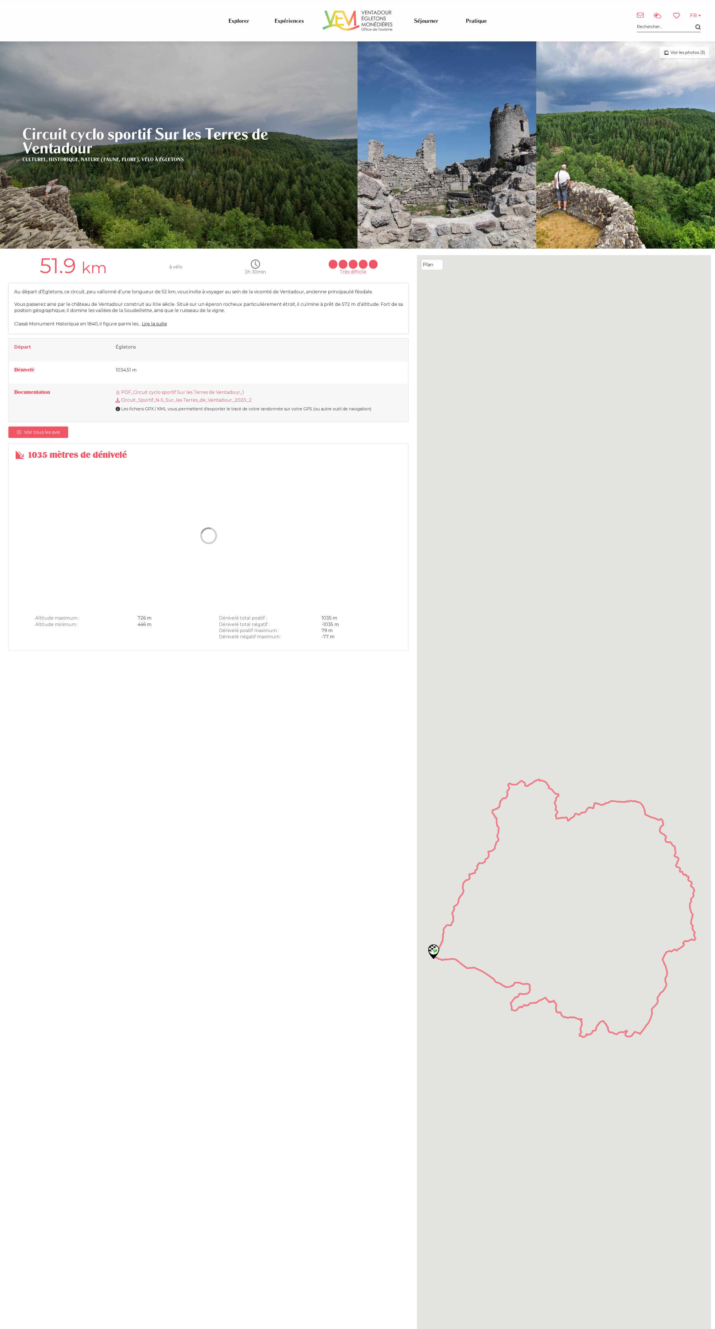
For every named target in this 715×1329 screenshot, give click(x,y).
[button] (668, 27)
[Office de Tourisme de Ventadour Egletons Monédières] (357, 21)
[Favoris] (677, 15)
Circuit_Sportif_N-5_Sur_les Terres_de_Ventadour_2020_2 (186, 400)
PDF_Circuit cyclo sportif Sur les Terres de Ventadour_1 (182, 392)
